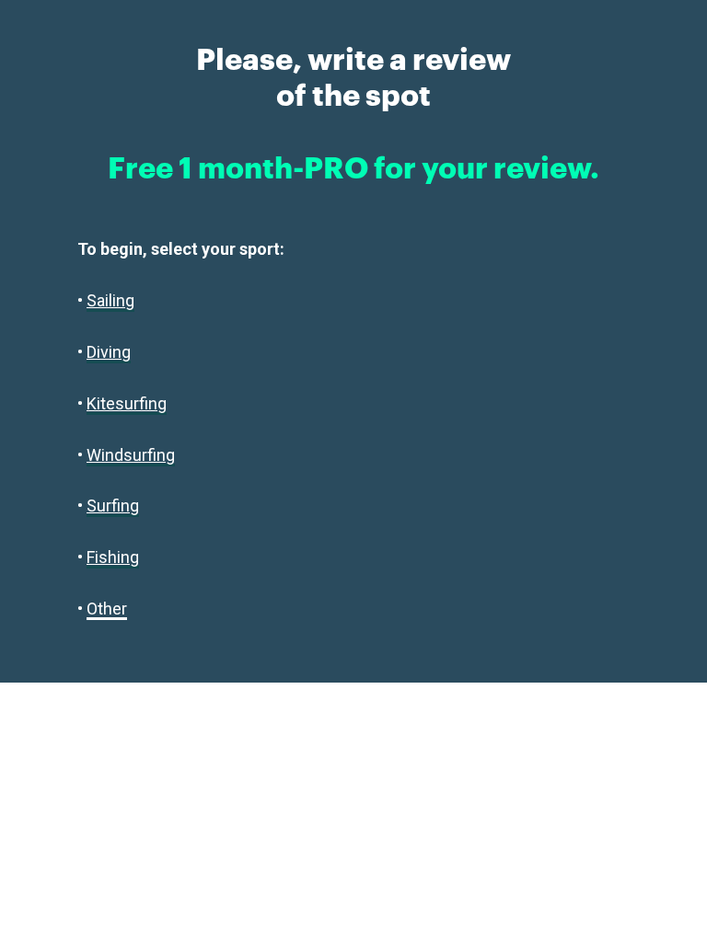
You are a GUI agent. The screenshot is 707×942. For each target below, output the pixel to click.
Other (107, 608)
